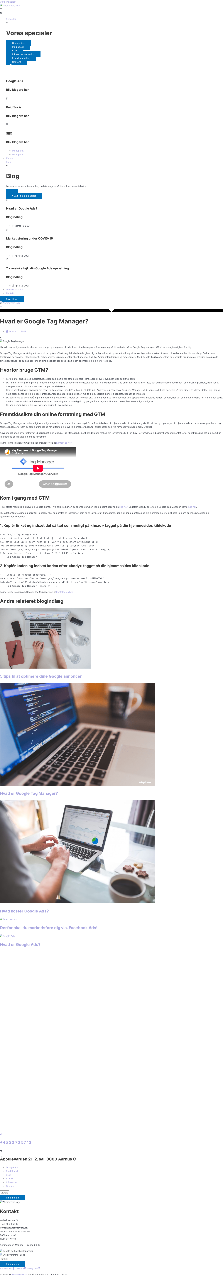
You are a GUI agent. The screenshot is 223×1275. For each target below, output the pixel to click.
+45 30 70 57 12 (15, 1142)
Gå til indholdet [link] (8, 1)
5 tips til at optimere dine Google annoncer (41, 676)
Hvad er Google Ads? (20, 944)
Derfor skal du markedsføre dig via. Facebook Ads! (48, 927)
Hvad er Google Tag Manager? (29, 793)
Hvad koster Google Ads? (24, 911)
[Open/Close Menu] (111, 11)
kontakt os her (64, 442)
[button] (12, 192)
